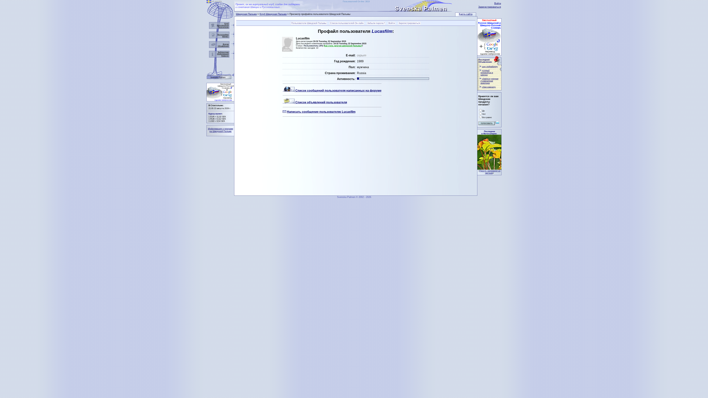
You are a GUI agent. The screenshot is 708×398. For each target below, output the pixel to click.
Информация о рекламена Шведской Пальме (220, 130)
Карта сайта (465, 14)
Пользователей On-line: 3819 (356, 1)
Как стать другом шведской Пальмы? (343, 46)
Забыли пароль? (376, 23)
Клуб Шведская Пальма (273, 14)
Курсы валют (215, 114)
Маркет (225, 36)
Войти (497, 3)
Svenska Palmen (217, 77)
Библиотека (223, 52)
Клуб (226, 23)
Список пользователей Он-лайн (347, 23)
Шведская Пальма (246, 14)
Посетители (223, 27)
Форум (226, 44)
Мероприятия (223, 25)
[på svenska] (208, 2)
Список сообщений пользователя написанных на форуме (338, 90)
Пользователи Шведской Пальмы (308, 23)
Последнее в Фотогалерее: (489, 132)
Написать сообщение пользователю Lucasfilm (321, 111)
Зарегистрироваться (489, 7)
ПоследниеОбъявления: (485, 61)
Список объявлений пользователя (321, 102)
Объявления (223, 46)
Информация (223, 54)
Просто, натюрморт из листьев (490, 172)
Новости (225, 56)
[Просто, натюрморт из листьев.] (489, 168)
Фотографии (223, 35)
